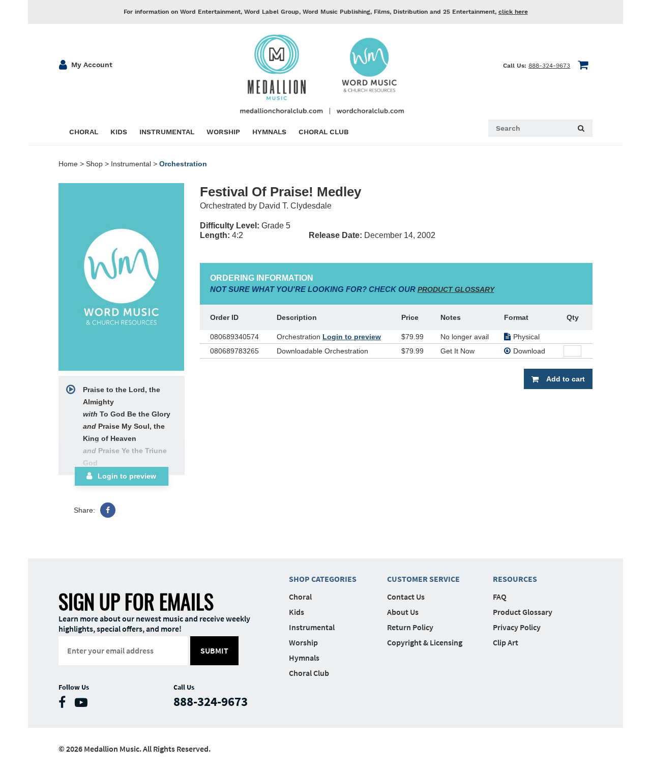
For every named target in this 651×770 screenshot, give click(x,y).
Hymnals (304, 658)
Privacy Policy (517, 627)
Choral (300, 596)
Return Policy (410, 627)
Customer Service (423, 579)
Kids (296, 612)
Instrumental (131, 164)
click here (513, 11)
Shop (94, 164)
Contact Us (406, 596)
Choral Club (309, 673)
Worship (303, 642)
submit (214, 650)
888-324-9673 (549, 65)
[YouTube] (84, 704)
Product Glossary (522, 612)
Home (68, 164)
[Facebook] (107, 510)
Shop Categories (323, 579)
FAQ (500, 596)
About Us (403, 612)
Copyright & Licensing (424, 642)
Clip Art (505, 642)
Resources (515, 579)
